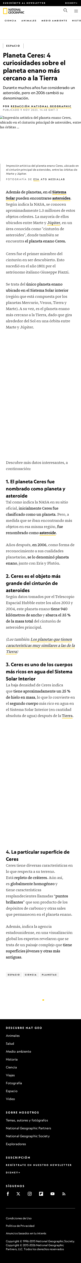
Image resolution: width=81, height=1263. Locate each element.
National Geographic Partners (28, 1128)
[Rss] (65, 1195)
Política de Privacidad (20, 1225)
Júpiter (53, 223)
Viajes (10, 1075)
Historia (12, 1059)
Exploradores (16, 1144)
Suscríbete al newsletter (24, 3)
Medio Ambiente (54, 20)
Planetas (49, 975)
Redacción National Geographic (41, 106)
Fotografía (14, 1083)
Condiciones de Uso (19, 1218)
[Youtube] (54, 1195)
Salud (10, 1043)
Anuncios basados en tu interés (26, 1233)
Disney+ (71, 3)
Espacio (13, 45)
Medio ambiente (18, 1051)
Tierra (67, 716)
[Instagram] (31, 1195)
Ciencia (11, 20)
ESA (36, 179)
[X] (19, 1195)
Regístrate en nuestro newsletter (39, 1165)
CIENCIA (31, 975)
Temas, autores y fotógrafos (27, 1120)
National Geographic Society (28, 1136)
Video (10, 1099)
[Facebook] (9, 1195)
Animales (29, 20)
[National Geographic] (5, 11)
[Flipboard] (42, 1195)
